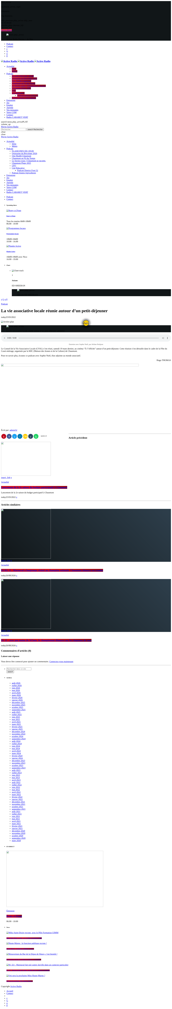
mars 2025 (16, 724)
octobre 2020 (17, 836)
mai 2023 (16, 778)
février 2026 (17, 698)
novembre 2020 (18, 833)
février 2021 (17, 826)
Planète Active (10, 251)
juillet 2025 (17, 715)
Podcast (4, 304)
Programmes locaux (12, 234)
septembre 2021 (19, 809)
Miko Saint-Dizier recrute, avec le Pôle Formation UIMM (24, 938)
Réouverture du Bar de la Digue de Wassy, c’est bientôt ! (23, 959)
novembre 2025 (18, 705)
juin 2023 (16, 775)
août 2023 (16, 770)
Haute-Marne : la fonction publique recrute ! (20, 949)
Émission (10, 911)
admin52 (13, 430)
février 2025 (17, 727)
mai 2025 (16, 719)
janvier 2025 (17, 729)
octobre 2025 (17, 707)
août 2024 (16, 741)
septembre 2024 (19, 739)
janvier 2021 (17, 828)
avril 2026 (16, 693)
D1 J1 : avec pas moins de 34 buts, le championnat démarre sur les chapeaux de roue (46, 640)
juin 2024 (16, 746)
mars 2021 (16, 824)
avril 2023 (16, 780)
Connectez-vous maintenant (61, 661)
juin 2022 (16, 787)
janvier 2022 (17, 799)
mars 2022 (16, 794)
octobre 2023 (17, 765)
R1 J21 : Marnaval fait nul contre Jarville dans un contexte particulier (28, 970)
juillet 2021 (17, 814)
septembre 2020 (19, 838)
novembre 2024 (18, 734)
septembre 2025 (19, 710)
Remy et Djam (10, 216)
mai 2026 (16, 690)
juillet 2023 (17, 773)
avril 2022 (16, 792)
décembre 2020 (18, 831)
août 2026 (16, 683)
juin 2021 (16, 816)
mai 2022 (16, 790)
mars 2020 (16, 841)
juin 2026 (16, 688)
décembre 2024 (18, 731)
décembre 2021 (18, 802)
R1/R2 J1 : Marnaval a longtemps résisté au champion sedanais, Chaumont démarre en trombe (52, 570)
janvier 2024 (17, 758)
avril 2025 (16, 722)
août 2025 (16, 712)
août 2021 (16, 811)
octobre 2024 (17, 736)
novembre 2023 (18, 763)
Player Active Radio (9, 127)
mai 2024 (16, 748)
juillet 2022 (17, 785)
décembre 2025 (18, 702)
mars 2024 (16, 753)
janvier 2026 (17, 700)
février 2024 (17, 756)
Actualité (5, 482)
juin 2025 (16, 717)
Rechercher (35, 129)
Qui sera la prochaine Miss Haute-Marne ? (19, 981)
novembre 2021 (18, 804)
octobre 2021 (17, 807)
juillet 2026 (17, 685)
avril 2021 (16, 821)
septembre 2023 (19, 768)
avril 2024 (16, 751)
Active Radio (16, 986)
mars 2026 (16, 695)
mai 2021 (16, 819)
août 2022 (16, 782)
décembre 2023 (18, 761)
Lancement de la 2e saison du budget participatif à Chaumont (34, 487)
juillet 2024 (17, 744)
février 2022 (17, 797)
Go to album (6, 30)
